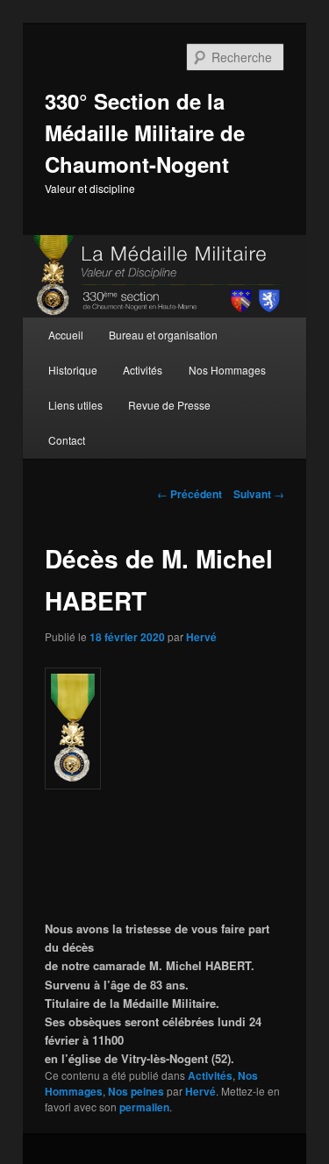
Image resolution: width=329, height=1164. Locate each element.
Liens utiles (75, 404)
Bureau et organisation (163, 334)
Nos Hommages (227, 369)
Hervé (201, 637)
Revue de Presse (169, 404)
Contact (66, 439)
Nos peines (136, 1091)
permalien (144, 1107)
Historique (72, 369)
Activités (142, 369)
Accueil (65, 334)
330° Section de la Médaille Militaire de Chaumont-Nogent (145, 132)
